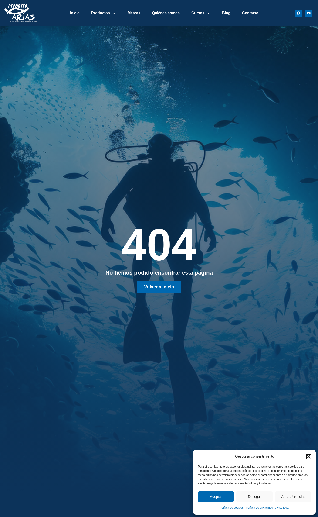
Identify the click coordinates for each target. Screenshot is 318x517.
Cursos (197, 13)
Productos (100, 13)
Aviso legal (282, 507)
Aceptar (216, 497)
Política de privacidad (259, 507)
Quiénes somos (166, 13)
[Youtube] (308, 13)
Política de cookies (232, 507)
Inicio (75, 13)
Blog (226, 13)
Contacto (250, 13)
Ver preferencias (293, 497)
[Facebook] (298, 13)
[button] (308, 456)
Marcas (134, 13)
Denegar (254, 497)
